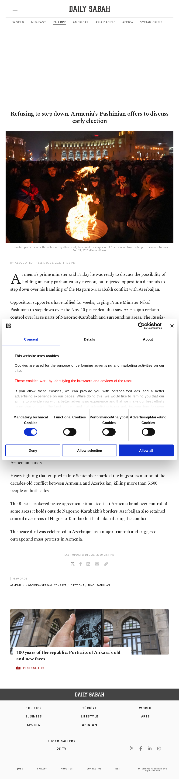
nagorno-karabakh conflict (46, 585)
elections (77, 585)
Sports (33, 725)
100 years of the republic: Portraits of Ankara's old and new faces (68, 655)
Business (33, 716)
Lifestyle (89, 716)
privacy (42, 768)
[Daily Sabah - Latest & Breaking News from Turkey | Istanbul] (89, 9)
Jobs (20, 768)
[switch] (69, 432)
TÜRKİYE (89, 708)
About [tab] (148, 339)
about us (66, 768)
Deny (33, 450)
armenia (15, 585)
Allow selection (89, 450)
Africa (127, 22)
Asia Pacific (105, 22)
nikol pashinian (99, 585)
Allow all (146, 450)
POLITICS (33, 708)
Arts (145, 716)
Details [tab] (89, 339)
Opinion (89, 725)
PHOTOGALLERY (34, 668)
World (18, 22)
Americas (80, 22)
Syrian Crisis (151, 22)
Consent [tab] (31, 339)
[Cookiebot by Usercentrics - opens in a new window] (141, 325)
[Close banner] (172, 325)
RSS (117, 768)
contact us (94, 768)
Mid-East (38, 22)
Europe (59, 22)
